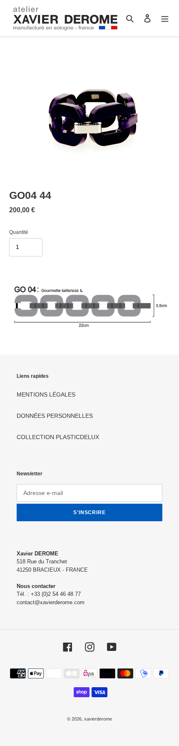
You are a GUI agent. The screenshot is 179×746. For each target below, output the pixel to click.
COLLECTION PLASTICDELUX (58, 437)
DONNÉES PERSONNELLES (55, 415)
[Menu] (165, 18)
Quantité (18, 232)
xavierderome (98, 718)
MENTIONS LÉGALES (46, 394)
